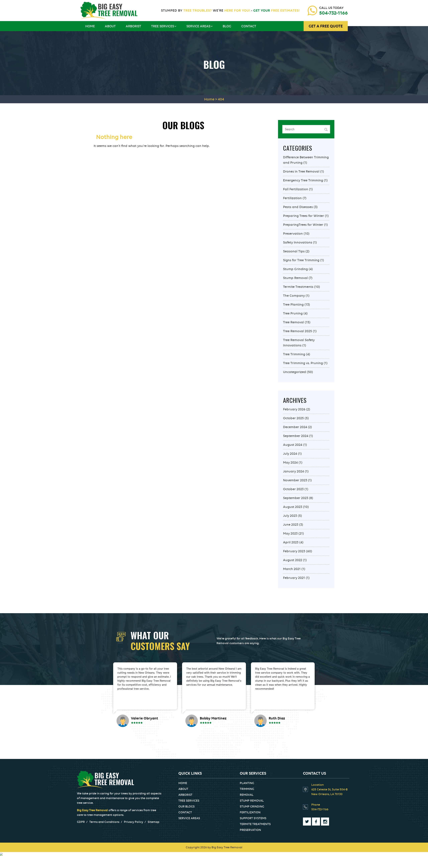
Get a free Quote (326, 26)
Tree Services (162, 26)
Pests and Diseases (298, 207)
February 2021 (294, 578)
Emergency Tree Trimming (303, 180)
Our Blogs (186, 806)
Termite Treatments (298, 287)
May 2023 (290, 533)
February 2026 (294, 409)
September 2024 (295, 436)
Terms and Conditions (104, 822)
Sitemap (153, 822)
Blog (227, 26)
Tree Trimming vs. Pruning (303, 363)
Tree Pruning (293, 313)
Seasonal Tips (294, 251)
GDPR (81, 822)
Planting (247, 783)
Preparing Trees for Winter (303, 216)
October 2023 (293, 489)
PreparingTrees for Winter (303, 225)
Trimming (247, 789)
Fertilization (292, 198)
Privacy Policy (133, 822)
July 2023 (290, 516)
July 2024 (290, 454)
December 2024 (295, 427)
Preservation (293, 233)
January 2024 (293, 471)
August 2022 (292, 560)
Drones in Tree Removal (301, 171)
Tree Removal (293, 322)
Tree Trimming (294, 354)
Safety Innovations (297, 242)
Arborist (133, 26)
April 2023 (290, 542)
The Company (294, 296)
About (110, 26)
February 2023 (294, 551)
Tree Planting (293, 304)
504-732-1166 (333, 13)
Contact (248, 26)
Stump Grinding (295, 269)
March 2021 (292, 569)
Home (90, 26)
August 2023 (292, 507)
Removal (246, 794)
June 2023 (290, 524)
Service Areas (198, 26)
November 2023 (295, 480)
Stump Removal (295, 278)
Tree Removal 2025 (297, 331)
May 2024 (290, 462)
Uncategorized (294, 372)
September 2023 (295, 498)
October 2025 (293, 418)
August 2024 (292, 445)
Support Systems (253, 818)
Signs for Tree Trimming (301, 260)
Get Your (276, 10)
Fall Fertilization (295, 189)
